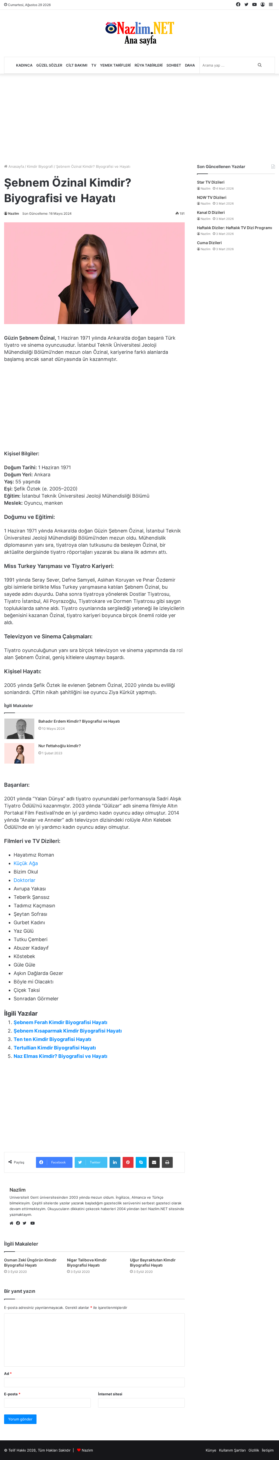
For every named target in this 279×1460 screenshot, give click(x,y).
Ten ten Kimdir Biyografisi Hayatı (52, 1039)
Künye (211, 1450)
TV (93, 65)
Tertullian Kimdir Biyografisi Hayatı (55, 1048)
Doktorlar (24, 880)
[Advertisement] (139, 117)
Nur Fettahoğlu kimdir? (59, 745)
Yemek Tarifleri (115, 65)
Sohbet (173, 65)
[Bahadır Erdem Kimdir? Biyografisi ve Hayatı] (19, 729)
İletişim (268, 1450)
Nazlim (13, 213)
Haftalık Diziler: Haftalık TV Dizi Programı (234, 227)
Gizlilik (253, 1450)
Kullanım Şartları (232, 1450)
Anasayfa (15, 166)
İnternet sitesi (110, 1394)
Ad (8, 1373)
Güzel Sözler (49, 65)
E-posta (12, 1394)
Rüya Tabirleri (149, 65)
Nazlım (87, 1450)
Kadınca (24, 65)
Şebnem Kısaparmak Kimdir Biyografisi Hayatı (68, 1031)
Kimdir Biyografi (40, 166)
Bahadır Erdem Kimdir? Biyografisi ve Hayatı (79, 721)
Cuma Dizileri (209, 242)
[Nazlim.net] (139, 33)
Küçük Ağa (26, 863)
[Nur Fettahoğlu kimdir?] (19, 753)
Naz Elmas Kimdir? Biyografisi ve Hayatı (60, 1056)
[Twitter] (26, 1223)
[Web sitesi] (13, 1223)
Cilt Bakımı (76, 65)
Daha (190, 65)
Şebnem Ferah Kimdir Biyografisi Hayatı (60, 1022)
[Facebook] (19, 1223)
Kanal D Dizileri (211, 212)
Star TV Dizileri (211, 182)
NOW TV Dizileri (211, 197)
